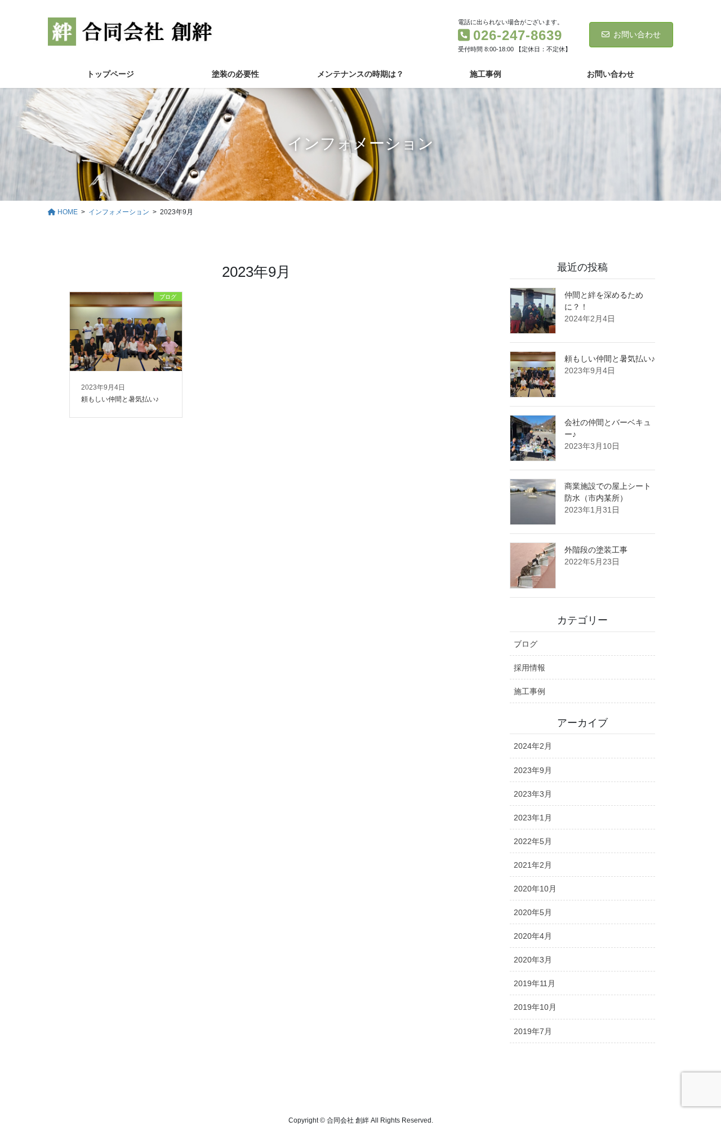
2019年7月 (533, 1031)
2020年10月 (535, 888)
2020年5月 (533, 912)
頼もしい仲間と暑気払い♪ (609, 358)
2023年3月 (533, 793)
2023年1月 (533, 817)
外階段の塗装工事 (595, 549)
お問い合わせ (637, 34)
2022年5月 (533, 841)
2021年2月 (533, 864)
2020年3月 (533, 959)
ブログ (525, 643)
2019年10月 (535, 1007)
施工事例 (529, 691)
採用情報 (529, 667)
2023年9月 (533, 770)
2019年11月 (534, 983)
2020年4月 (533, 936)
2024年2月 (533, 745)
